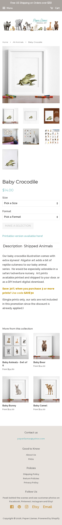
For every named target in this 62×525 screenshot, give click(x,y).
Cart (57, 8)
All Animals (18, 42)
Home (5, 42)
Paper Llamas (29, 518)
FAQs (31, 459)
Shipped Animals (38, 246)
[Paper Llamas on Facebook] (12, 507)
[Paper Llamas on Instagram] (26, 507)
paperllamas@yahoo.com (31, 438)
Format (6, 211)
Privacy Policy (31, 482)
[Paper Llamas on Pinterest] (19, 507)
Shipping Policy (31, 474)
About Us (31, 454)
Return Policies (31, 478)
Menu (9, 8)
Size (5, 197)
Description (12, 246)
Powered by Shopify (48, 518)
